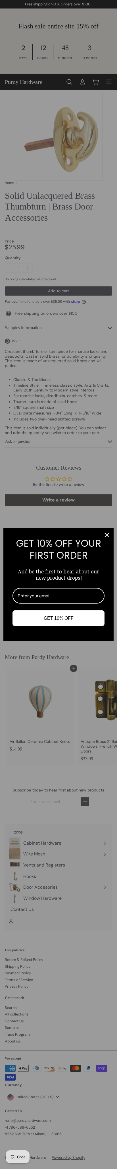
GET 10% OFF (59, 618)
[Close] (107, 535)
